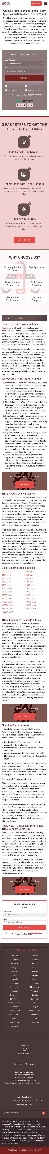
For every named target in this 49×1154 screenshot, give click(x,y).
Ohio (34, 1003)
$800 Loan (28, 581)
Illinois (14, 971)
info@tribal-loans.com (24, 1104)
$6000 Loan (29, 595)
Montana (34, 991)
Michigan (34, 983)
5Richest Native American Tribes (24, 1080)
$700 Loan (6, 581)
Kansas (35, 975)
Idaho (34, 967)
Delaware (14, 963)
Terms (24, 1048)
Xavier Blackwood (24, 1053)
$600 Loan (28, 578)
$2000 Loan (29, 588)
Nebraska (14, 995)
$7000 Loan (7, 598)
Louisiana (35, 979)
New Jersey (14, 999)
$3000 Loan (7, 591)
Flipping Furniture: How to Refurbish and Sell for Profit (24, 1083)
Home (6, 318)
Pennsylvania (14, 1010)
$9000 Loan (7, 602)
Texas (14, 1018)
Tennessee (34, 1014)
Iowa (14, 975)
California (14, 959)
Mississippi (34, 987)
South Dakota (14, 1014)
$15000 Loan (7, 605)
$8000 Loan (29, 598)
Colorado (34, 959)
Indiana (35, 971)
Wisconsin (35, 1022)
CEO (24, 1056)
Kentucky (14, 979)
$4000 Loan (29, 591)
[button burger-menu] (45, 3)
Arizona (35, 955)
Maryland (14, 983)
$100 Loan (6, 571)
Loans (14, 318)
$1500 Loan (7, 588)
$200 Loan (28, 571)
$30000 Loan (30, 608)
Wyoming (14, 1026)
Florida (34, 963)
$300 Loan (6, 575)
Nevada (34, 995)
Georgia (14, 967)
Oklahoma (14, 1006)
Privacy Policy (31, 94)
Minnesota (14, 987)
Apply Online (24, 240)
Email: (7, 68)
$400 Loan (28, 575)
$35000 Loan (7, 612)
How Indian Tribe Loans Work (24, 1075)
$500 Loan (6, 578)
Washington (14, 1022)
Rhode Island (34, 1010)
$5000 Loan (7, 595)
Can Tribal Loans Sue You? (24, 1072)
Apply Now (36, 3)
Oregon (35, 1006)
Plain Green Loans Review (24, 1077)
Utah (35, 1018)
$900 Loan (6, 585)
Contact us (24, 1051)
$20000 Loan (30, 605)
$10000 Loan (30, 602)
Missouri (14, 991)
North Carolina (14, 1003)
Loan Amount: (10, 60)
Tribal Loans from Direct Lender (21, 1150)
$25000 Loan (7, 608)
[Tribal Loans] (6, 3)
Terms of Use (38, 94)
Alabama (14, 955)
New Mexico (35, 999)
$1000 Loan (29, 585)
